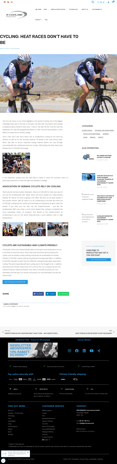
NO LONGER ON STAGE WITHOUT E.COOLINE (104, 156)
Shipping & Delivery (47, 432)
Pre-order (45, 424)
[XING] (99, 350)
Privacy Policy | (84, 459)
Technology (11, 416)
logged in (14, 306)
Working (10, 434)
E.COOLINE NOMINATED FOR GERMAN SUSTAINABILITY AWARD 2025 (105, 218)
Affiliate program (47, 410)
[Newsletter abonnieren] (33, 350)
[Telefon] (103, 2)
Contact (44, 413)
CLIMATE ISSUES (87, 130)
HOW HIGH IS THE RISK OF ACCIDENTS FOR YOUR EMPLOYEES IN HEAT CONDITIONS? (105, 198)
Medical (10, 429)
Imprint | (66, 459)
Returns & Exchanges (48, 426)
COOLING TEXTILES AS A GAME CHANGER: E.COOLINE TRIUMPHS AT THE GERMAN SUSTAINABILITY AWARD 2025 (105, 180)
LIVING (85, 137)
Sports (10, 432)
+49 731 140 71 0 (84, 421)
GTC (70, 459)
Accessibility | (93, 459)
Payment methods (47, 421)
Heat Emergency (12, 426)
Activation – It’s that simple (15, 413)
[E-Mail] (101, 2)
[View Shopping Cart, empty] (112, 2)
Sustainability (11, 421)
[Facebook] (77, 350)
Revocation (75, 459)
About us (10, 410)
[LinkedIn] (84, 350)
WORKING (106, 134)
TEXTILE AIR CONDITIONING (91, 134)
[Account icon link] (108, 2)
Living (9, 424)
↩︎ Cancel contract (47, 437)
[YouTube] (91, 350)
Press (9, 418)
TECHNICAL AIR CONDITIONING (104, 130)
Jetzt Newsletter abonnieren (98, 259)
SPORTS (100, 137)
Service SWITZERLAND (48, 429)
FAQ (43, 416)
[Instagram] (69, 350)
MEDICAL (93, 137)
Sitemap (100, 459)
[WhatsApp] (98, 2)
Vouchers (45, 434)
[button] (93, 2)
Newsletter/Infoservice (48, 418)
